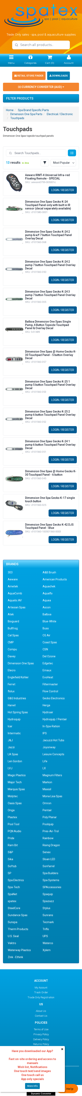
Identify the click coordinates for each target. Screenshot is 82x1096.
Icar (10, 726)
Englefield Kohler (18, 677)
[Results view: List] (72, 152)
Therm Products (18, 929)
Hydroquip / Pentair (55, 719)
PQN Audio (14, 831)
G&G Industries (17, 698)
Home (10, 110)
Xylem (47, 950)
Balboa (47, 614)
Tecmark (48, 922)
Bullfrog (13, 628)
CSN (45, 649)
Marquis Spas (16, 789)
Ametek (13, 586)
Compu (12, 649)
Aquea (47, 600)
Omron (47, 803)
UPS (45, 936)
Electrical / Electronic (60, 114)
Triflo (46, 929)
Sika (10, 859)
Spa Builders (50, 873)
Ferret (11, 684)
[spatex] (41, 15)
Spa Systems (51, 880)
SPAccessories (52, 887)
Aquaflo (48, 593)
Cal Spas (13, 635)
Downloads (60, 75)
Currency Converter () (41, 87)
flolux (11, 691)
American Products (55, 579)
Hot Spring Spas (18, 712)
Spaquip (48, 894)
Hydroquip (14, 719)
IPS (45, 733)
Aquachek (49, 586)
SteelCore (14, 908)
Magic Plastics (17, 775)
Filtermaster (50, 684)
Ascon (47, 607)
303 (10, 572)
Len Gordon (15, 761)
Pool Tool (13, 824)
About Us (41, 1010)
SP (9, 873)
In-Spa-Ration (51, 726)
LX (44, 768)
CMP (11, 642)
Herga (46, 705)
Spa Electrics (16, 880)
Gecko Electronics (54, 698)
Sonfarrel (49, 866)
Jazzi (11, 747)
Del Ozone (49, 656)
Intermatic (14, 733)
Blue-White (49, 621)
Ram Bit (13, 845)
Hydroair (48, 712)
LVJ (10, 768)
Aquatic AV (15, 600)
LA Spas (13, 754)
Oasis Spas (15, 803)
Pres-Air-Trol (51, 831)
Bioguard (13, 621)
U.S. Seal (13, 936)
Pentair (47, 810)
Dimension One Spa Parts (26, 114)
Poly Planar (50, 817)
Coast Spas (50, 642)
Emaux (47, 670)
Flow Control (50, 691)
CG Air (46, 635)
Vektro (12, 943)
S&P (10, 852)
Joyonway (49, 747)
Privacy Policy (41, 1034)
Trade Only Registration (41, 997)
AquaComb (15, 593)
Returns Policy (41, 1044)
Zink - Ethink (15, 957)
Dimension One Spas (21, 663)
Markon (47, 782)
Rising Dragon (51, 845)
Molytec (13, 796)
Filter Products (19, 98)
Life (45, 761)
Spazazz (48, 901)
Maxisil (47, 789)
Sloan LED (49, 859)
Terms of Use (41, 1029)
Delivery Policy (41, 1039)
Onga (11, 810)
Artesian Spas (16, 607)
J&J (10, 740)
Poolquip (48, 824)
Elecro (12, 670)
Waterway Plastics (19, 950)
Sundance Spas (17, 915)
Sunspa (12, 922)
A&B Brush (49, 572)
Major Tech (15, 782)
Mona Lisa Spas (52, 796)
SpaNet (12, 894)
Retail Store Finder (30, 75)
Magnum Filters (52, 775)
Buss (46, 628)
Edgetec (48, 663)
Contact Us (41, 1015)
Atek (11, 614)
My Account (41, 987)
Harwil (12, 705)
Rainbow (48, 838)
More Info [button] (32, 1086)
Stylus (46, 908)
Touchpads (17, 118)
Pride (11, 838)
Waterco (48, 943)
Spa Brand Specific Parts (33, 110)
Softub (12, 866)
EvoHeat (48, 677)
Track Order (41, 992)
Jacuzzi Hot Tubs (53, 740)
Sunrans (48, 915)
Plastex (12, 817)
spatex (12, 901)
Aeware (13, 579)
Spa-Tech (14, 887)
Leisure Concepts (53, 754)
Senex (47, 852)
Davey (12, 656)
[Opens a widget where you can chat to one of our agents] (67, 1089)
